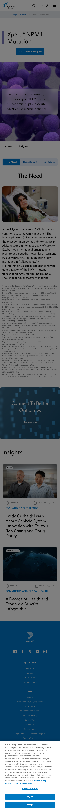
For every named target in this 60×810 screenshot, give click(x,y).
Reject (30, 796)
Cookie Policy (40, 780)
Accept (30, 804)
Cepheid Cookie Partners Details (18, 783)
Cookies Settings (30, 788)
